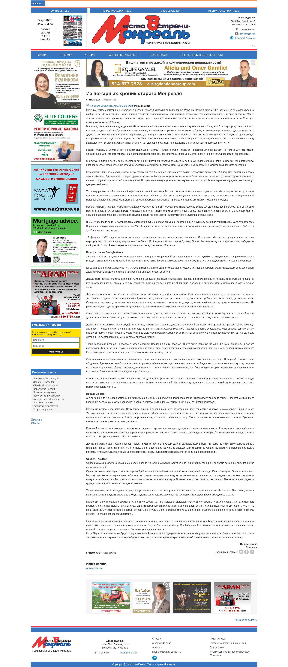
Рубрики (66, 55)
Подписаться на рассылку (166, 651)
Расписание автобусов (45, 406)
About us (157, 647)
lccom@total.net (247, 33)
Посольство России (44, 388)
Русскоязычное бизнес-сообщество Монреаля (230, 653)
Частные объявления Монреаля (228, 643)
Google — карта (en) (44, 382)
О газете (157, 638)
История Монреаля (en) (46, 378)
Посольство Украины (44, 392)
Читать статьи (217, 638)
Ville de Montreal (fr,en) (45, 385)
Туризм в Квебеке (43, 402)
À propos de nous (161, 643)
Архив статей (94, 568)
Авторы (90, 55)
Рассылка (250, 37)
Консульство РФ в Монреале (49, 399)
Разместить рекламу (246, 619)
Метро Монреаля (42, 409)
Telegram (239, 37)
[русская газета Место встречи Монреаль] (52, 644)
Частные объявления (122, 55)
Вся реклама (158, 55)
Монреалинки (109, 99)
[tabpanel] (111, 597)
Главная (42, 55)
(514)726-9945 (248, 29)
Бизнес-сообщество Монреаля (201, 55)
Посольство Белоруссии (46, 395)
